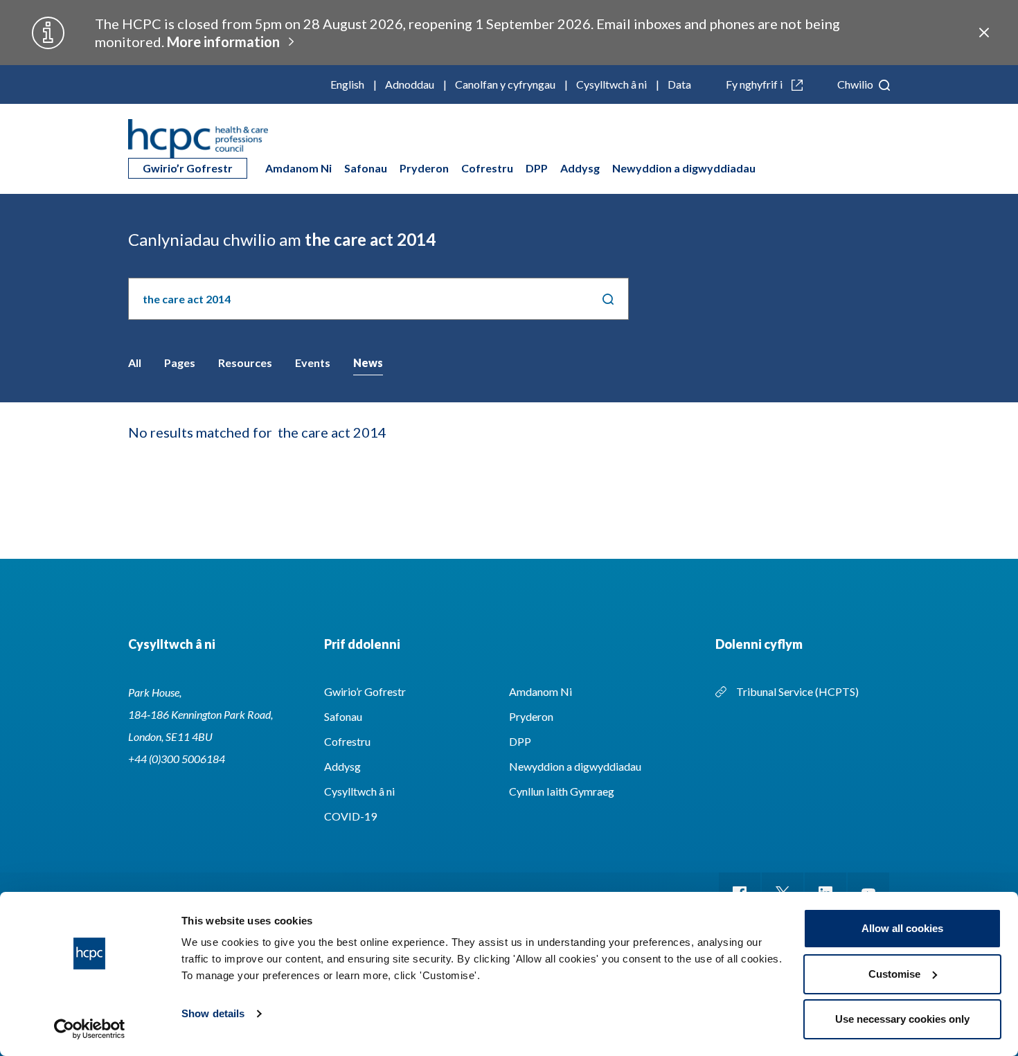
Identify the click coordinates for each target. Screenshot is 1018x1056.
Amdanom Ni (298, 167)
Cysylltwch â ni (611, 84)
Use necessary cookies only (902, 1019)
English (347, 84)
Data (679, 84)
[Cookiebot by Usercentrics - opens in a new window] (89, 1029)
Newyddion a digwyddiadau (684, 167)
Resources (245, 362)
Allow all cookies (902, 928)
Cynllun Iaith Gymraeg (561, 791)
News (368, 362)
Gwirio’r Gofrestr (188, 167)
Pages (179, 362)
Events (312, 362)
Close (984, 32)
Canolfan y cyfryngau (505, 84)
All (134, 362)
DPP (537, 167)
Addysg (580, 167)
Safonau (365, 167)
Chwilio (856, 84)
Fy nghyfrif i (755, 84)
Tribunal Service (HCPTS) (797, 691)
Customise (894, 974)
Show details (212, 1013)
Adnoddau (409, 84)
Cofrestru (487, 167)
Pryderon (424, 167)
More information (223, 41)
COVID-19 (350, 816)
